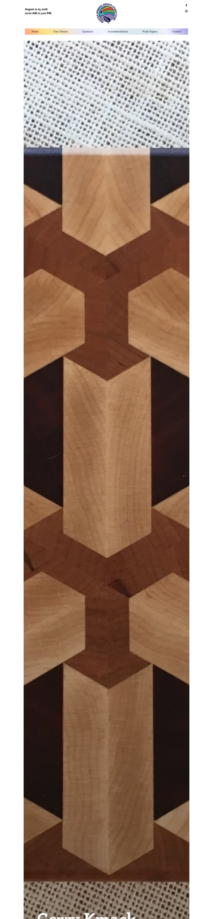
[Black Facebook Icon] (186, 5)
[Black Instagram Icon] (186, 11)
